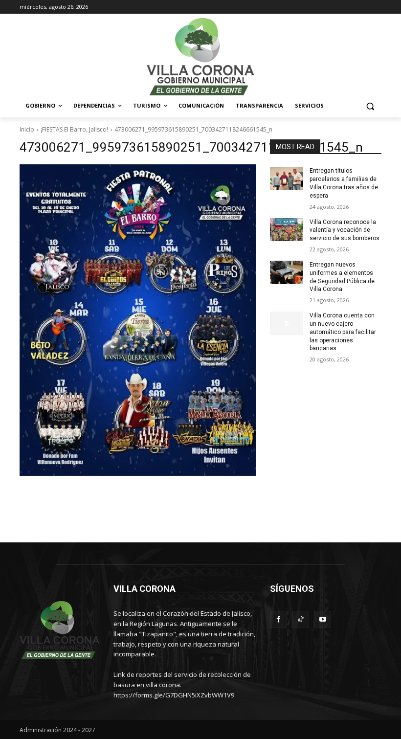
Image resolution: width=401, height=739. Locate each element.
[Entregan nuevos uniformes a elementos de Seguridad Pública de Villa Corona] (286, 272)
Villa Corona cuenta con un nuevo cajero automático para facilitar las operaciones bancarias (343, 332)
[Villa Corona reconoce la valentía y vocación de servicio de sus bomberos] (286, 230)
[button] (369, 105)
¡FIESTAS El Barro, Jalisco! (74, 129)
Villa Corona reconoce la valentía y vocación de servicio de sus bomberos (344, 230)
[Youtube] (322, 619)
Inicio (27, 129)
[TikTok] (300, 619)
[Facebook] (278, 619)
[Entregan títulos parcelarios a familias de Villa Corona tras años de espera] (286, 178)
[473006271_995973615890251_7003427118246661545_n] (138, 320)
